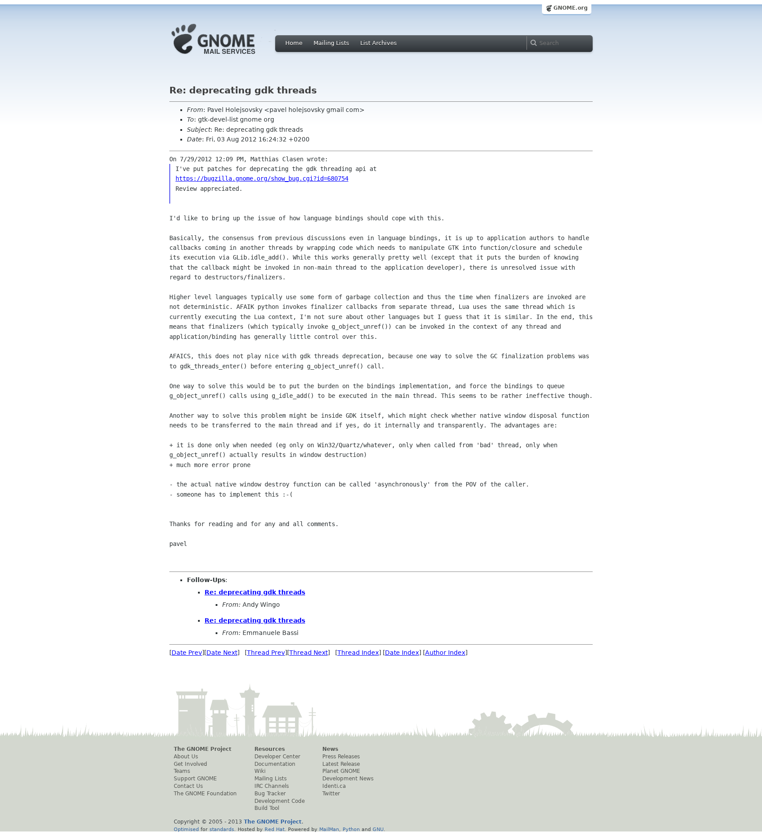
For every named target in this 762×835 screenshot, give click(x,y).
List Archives (378, 43)
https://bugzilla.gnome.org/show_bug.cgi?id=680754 (262, 178)
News (330, 749)
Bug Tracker (270, 793)
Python (351, 829)
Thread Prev (266, 652)
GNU (378, 829)
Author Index (445, 652)
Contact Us (188, 786)
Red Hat (274, 829)
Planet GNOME (341, 771)
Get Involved (190, 764)
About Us (186, 756)
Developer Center (277, 756)
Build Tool (266, 808)
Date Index (402, 652)
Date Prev (187, 652)
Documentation (274, 764)
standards (221, 829)
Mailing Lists (331, 43)
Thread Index (358, 652)
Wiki (259, 771)
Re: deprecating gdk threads (255, 592)
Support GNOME (195, 779)
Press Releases (341, 756)
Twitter (331, 793)
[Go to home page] (227, 56)
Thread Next (308, 652)
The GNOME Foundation (205, 793)
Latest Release (341, 764)
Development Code (279, 801)
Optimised (186, 829)
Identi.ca (334, 786)
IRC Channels (271, 786)
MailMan (329, 829)
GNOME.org (570, 8)
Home (294, 43)
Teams (182, 771)
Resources (269, 749)
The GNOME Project (203, 749)
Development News (348, 779)
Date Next (221, 652)
